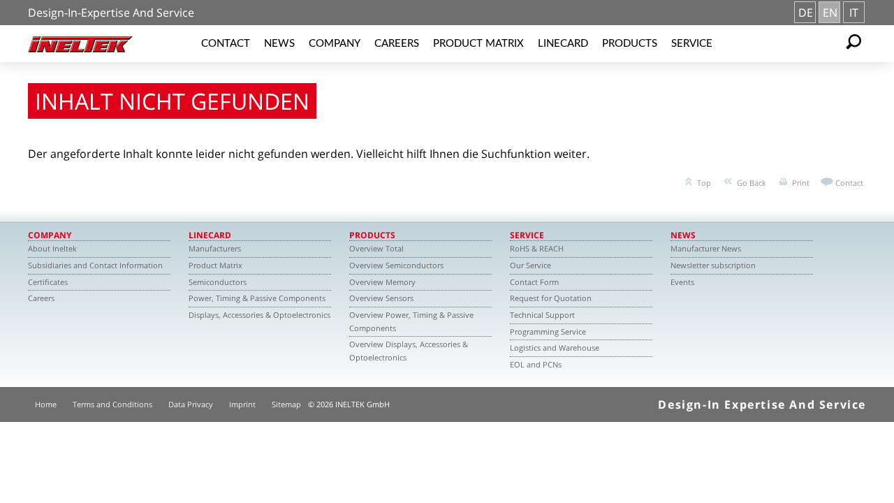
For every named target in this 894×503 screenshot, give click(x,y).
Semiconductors (218, 282)
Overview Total (376, 248)
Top (704, 182)
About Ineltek (52, 248)
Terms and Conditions (112, 404)
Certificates (48, 282)
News (279, 43)
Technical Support (542, 314)
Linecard (563, 43)
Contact (225, 43)
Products (629, 43)
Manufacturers (215, 248)
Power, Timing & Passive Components (257, 298)
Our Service (530, 265)
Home (46, 404)
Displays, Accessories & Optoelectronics (259, 314)
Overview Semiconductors (396, 265)
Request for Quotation (551, 298)
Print (800, 182)
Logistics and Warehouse (554, 347)
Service (691, 43)
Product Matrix (478, 43)
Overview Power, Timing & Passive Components (411, 321)
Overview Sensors (381, 298)
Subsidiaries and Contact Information (95, 265)
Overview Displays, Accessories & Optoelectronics (408, 351)
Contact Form (534, 282)
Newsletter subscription (713, 265)
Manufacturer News (705, 248)
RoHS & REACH (537, 248)
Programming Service (548, 331)
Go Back (751, 182)
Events (682, 282)
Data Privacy (190, 404)
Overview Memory (382, 282)
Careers (396, 43)
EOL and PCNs (536, 364)
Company (334, 43)
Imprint (242, 404)
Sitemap (286, 404)
